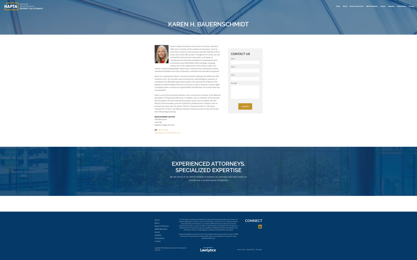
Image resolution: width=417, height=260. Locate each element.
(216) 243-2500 (162, 130)
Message (234, 83)
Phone (233, 67)
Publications (401, 6)
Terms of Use (241, 249)
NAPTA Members (372, 6)
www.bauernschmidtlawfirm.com (167, 133)
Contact (411, 6)
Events (383, 6)
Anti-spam (259, 249)
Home (338, 6)
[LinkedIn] (260, 226)
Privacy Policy (250, 249)
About (345, 6)
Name (233, 59)
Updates (391, 6)
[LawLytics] (208, 249)
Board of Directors (357, 6)
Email (233, 75)
